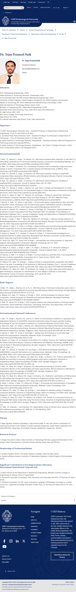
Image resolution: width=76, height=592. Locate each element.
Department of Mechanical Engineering (14, 34)
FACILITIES (34, 539)
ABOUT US (34, 520)
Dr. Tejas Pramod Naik (9, 38)
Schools (22, 30)
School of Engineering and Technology (41, 30)
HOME (32, 517)
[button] (74, 21)
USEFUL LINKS (35, 542)
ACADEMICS (34, 529)
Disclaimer (5, 562)
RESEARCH (34, 536)
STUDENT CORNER (36, 533)
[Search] (22, 8)
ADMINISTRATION (36, 523)
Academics (12, 30)
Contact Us (5, 556)
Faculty (61, 34)
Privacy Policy (6, 559)
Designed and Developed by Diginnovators (20, 584)
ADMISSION (34, 526)
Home (4, 30)
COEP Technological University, (13, 526)
